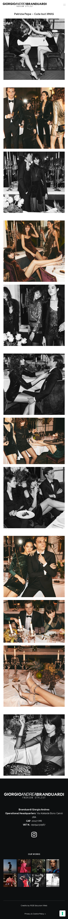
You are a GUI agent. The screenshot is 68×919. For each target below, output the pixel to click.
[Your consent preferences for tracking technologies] (62, 913)
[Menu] (63, 5)
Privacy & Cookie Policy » (35, 914)
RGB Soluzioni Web (38, 905)
